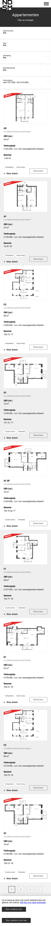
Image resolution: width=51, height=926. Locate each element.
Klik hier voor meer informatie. (33, 902)
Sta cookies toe (14, 909)
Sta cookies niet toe (16, 920)
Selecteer (38, 171)
